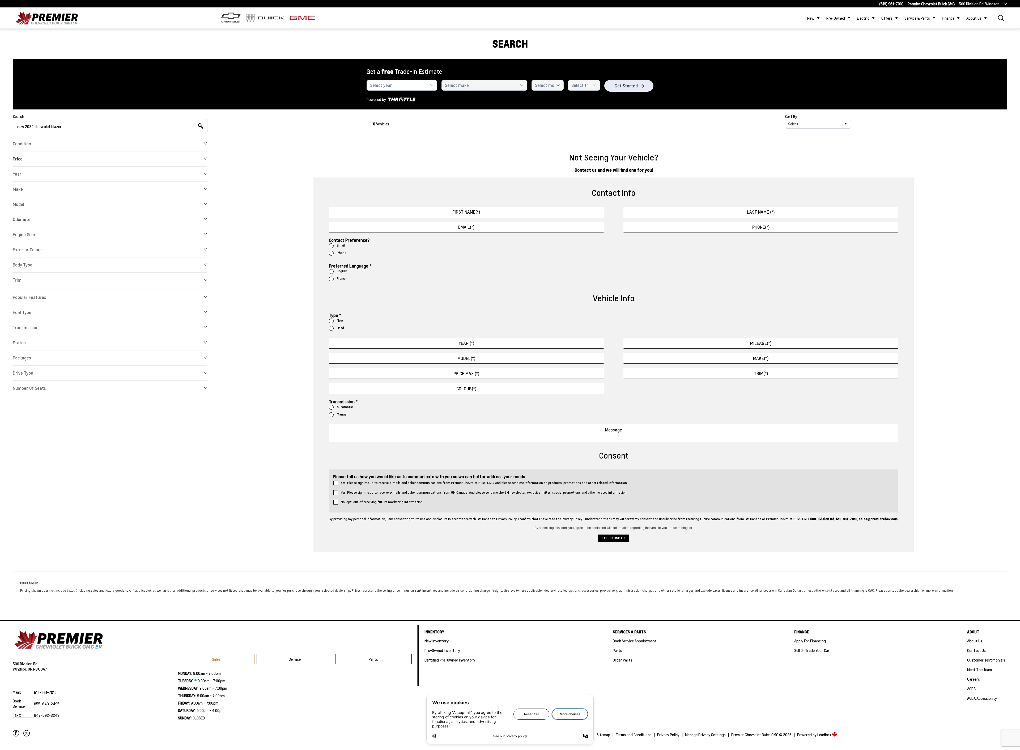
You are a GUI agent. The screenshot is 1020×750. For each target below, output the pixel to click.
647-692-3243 (47, 715)
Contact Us (976, 650)
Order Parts (622, 660)
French (342, 279)
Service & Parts (917, 18)
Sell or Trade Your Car (812, 650)
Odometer (22, 219)
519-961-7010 (45, 692)
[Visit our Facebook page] (16, 733)
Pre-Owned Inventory (442, 650)
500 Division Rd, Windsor (979, 3)
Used (340, 328)
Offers (886, 18)
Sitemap (603, 734)
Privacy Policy (668, 734)
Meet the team (979, 669)
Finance (948, 18)
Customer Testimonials (986, 660)
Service (295, 659)
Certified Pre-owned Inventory (449, 660)
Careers (973, 679)
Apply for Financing (810, 640)
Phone (341, 253)
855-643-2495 (47, 703)
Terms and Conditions (634, 734)
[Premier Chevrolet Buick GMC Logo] (47, 18)
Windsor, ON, (23, 669)
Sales (216, 659)
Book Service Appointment (635, 640)
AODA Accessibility (982, 698)
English (342, 271)
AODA (971, 688)
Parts (373, 659)
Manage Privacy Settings (705, 734)
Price (18, 159)
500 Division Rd (25, 663)
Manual (342, 414)
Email (341, 245)
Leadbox (824, 734)
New (810, 18)
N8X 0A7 (40, 669)
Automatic (345, 407)
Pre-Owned (835, 18)
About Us (973, 18)
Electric (863, 18)
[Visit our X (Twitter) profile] (26, 733)
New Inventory (436, 640)
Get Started (626, 85)
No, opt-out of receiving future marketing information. (382, 502)
